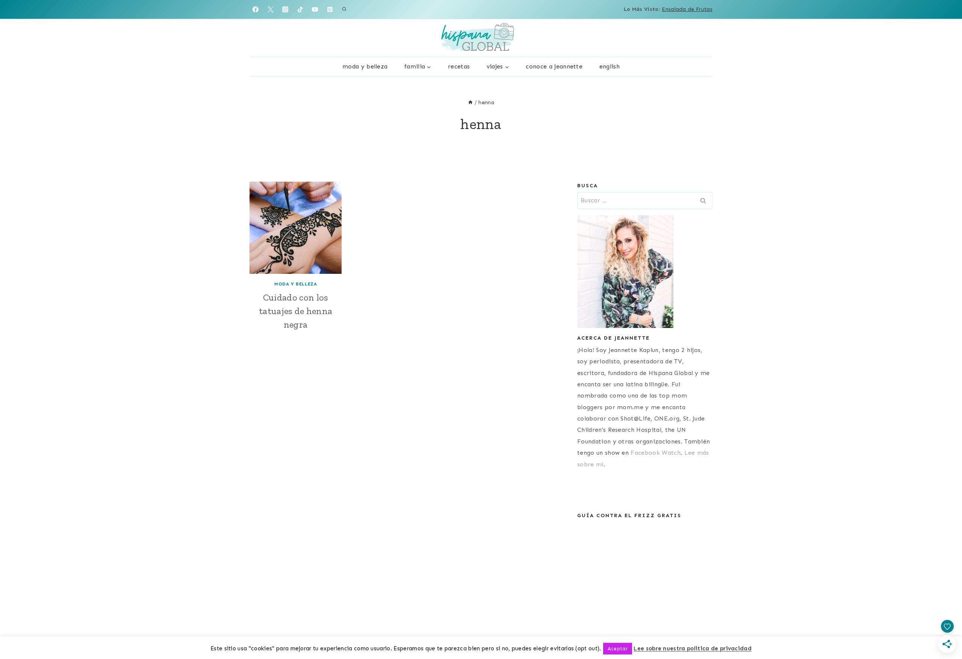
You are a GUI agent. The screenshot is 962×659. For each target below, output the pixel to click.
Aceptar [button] (618, 648)
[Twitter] (271, 9)
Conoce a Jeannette (554, 66)
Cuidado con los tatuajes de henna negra (295, 311)
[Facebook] (256, 9)
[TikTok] (300, 9)
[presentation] (296, 228)
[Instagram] (285, 9)
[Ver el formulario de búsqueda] (344, 9)
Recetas (459, 66)
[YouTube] (315, 9)
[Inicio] (470, 102)
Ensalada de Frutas (687, 9)
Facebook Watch (655, 452)
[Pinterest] (330, 9)
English (609, 66)
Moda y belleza (364, 66)
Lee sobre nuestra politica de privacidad (693, 648)
